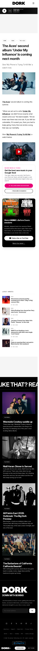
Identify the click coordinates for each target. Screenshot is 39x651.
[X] (16, 623)
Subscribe (20, 648)
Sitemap (17, 633)
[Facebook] (11, 623)
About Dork (20, 629)
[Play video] (18, 151)
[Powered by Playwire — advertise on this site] (18, 643)
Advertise (6, 629)
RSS (22, 633)
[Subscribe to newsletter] (32, 610)
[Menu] (33, 3)
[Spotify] (26, 623)
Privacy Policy (29, 629)
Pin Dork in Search (18, 191)
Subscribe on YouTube (20, 238)
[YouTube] (21, 623)
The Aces (6, 102)
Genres (5, 633)
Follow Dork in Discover (19, 185)
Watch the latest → (18, 243)
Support (13, 629)
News (13, 40)
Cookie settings (29, 633)
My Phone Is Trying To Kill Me (18, 134)
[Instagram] (6, 623)
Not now (31, 648)
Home (5, 40)
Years (11, 633)
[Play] (4, 11)
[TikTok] (31, 623)
